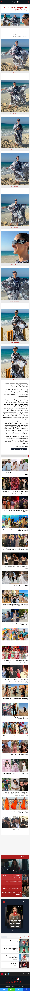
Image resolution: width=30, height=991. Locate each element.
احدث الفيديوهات (16, 937)
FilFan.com (24, 986)
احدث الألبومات (23, 901)
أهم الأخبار (24, 857)
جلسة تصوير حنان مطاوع (22, 449)
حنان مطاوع (14, 449)
